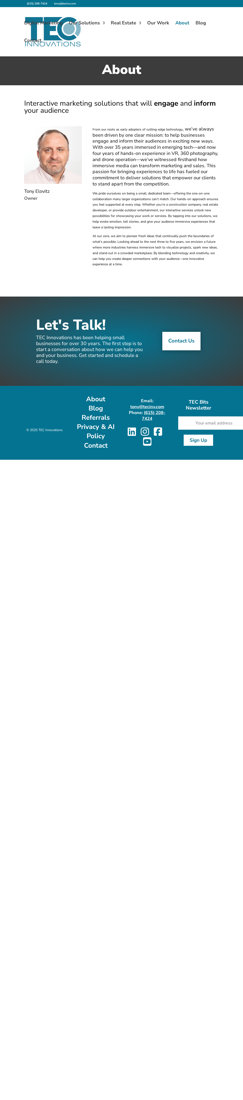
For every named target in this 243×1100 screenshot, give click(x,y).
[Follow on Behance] (155, 276)
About (182, 23)
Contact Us (181, 340)
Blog (201, 23)
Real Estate (123, 23)
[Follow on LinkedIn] (146, 276)
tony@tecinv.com (147, 407)
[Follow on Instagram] (165, 276)
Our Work (158, 23)
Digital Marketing (43, 23)
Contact (33, 41)
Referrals (96, 417)
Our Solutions (84, 23)
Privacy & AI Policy (96, 431)
